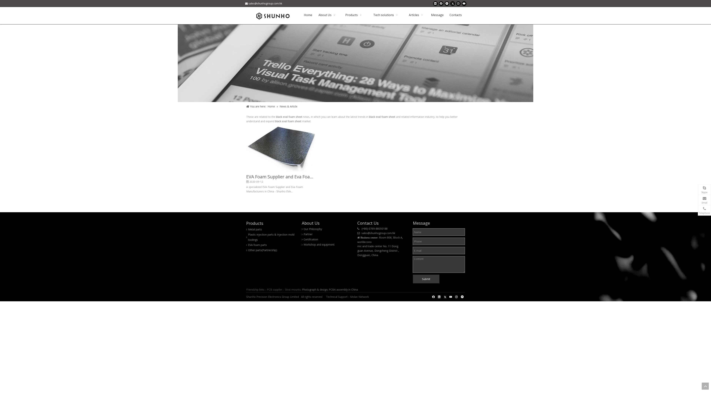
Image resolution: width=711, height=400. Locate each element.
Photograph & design (315, 289)
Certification (311, 239)
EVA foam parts (257, 245)
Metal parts (255, 229)
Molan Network (360, 297)
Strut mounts (293, 289)
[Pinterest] (447, 3)
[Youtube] (464, 3)
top (705, 386)
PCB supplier (274, 289)
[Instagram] (458, 3)
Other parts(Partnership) (262, 250)
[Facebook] (441, 3)
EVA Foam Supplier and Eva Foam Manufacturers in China (281, 176)
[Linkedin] (435, 3)
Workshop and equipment (319, 244)
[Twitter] (452, 3)
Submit (426, 279)
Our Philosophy (313, 229)
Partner (308, 234)
